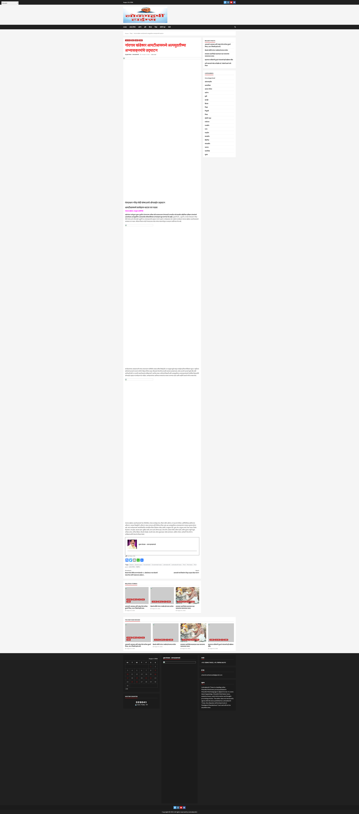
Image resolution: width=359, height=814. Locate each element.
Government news (157, 564)
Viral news (189, 564)
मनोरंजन (207, 122)
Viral (184, 564)
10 (127, 674)
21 (146, 678)
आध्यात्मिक (208, 85)
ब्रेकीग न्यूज (162, 27)
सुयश (206, 154)
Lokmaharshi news (177, 564)
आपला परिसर (132, 567)
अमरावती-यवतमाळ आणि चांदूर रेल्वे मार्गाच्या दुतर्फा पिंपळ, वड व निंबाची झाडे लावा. (137, 595)
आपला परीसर (132, 27)
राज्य (139, 599)
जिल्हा (156, 27)
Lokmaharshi (166, 564)
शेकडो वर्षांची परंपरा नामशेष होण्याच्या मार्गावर (162, 595)
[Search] (235, 27)
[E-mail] (128, 554)
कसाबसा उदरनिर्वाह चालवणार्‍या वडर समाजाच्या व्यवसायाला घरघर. (187, 595)
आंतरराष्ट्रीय (208, 82)
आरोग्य (139, 27)
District (132, 564)
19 (137, 678)
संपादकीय (207, 144)
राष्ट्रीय (207, 133)
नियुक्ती (207, 111)
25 (132, 682)
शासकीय (136, 40)
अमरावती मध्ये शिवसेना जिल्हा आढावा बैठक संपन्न (186, 572)
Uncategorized (210, 78)
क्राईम (206, 100)
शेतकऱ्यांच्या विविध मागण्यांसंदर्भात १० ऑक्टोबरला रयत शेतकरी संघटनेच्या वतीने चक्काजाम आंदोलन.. (141, 573)
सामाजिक (128, 601)
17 (127, 678)
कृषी (145, 27)
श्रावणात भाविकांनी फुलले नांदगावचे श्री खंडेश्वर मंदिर (219, 60)
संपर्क (169, 27)
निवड (206, 114)
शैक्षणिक (140, 40)
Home (125, 27)
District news (138, 564)
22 (151, 678)
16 (155, 674)
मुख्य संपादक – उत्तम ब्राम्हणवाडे (132, 54)
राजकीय (207, 125)
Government (147, 564)
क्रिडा (150, 27)
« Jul (126, 689)
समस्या (143, 599)
